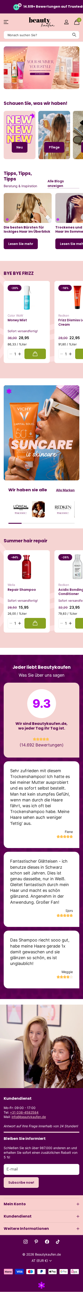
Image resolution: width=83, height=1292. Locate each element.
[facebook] (47, 1242)
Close (41, 1204)
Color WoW (15, 315)
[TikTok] (58, 1242)
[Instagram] (26, 1242)
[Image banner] (42, 67)
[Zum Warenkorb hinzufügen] (35, 354)
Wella (11, 585)
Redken (63, 315)
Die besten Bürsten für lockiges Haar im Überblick (27, 229)
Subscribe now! (21, 1182)
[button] (19, 354)
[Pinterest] (36, 1242)
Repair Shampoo (22, 590)
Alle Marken (65, 490)
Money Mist (17, 320)
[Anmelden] (66, 22)
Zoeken (74, 35)
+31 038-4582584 (24, 1112)
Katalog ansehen (6, 22)
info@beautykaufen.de (29, 1117)
